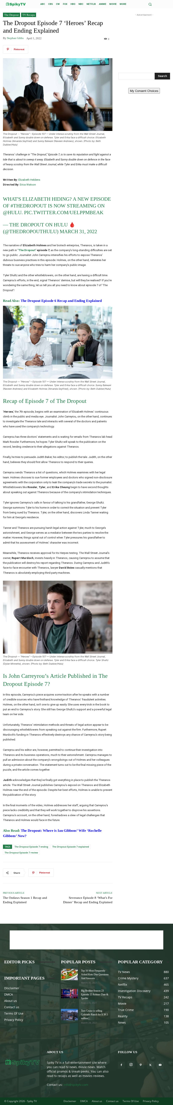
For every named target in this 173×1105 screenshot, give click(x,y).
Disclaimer (11, 988)
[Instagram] (131, 1064)
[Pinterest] (140, 1065)
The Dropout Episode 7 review (21, 852)
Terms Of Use (13, 1013)
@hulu (12, 212)
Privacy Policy (13, 1020)
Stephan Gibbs (15, 38)
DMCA (8, 994)
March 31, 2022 (78, 231)
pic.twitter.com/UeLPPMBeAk (63, 212)
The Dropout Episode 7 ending (31, 846)
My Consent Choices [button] (144, 91)
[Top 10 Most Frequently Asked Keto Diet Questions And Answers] (69, 974)
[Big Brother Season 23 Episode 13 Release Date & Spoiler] (69, 993)
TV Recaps (28, 14)
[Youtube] (160, 1065)
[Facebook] (121, 1065)
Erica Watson (28, 184)
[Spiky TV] (15, 4)
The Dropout (11, 14)
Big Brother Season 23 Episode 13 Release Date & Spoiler (94, 994)
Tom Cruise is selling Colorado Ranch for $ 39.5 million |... (94, 1014)
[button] (150, 4)
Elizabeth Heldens (29, 179)
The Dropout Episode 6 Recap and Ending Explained (61, 301)
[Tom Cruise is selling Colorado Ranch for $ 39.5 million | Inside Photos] (69, 1014)
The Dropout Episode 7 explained (70, 846)
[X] (150, 1065)
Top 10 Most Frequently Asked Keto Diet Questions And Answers (95, 974)
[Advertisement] (144, 38)
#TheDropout (29, 206)
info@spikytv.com (76, 1085)
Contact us (11, 1007)
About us (10, 1001)
